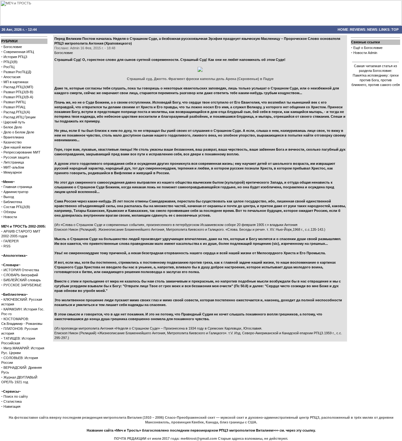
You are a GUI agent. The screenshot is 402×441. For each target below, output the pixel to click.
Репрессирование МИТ (22, 152)
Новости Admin (365, 53)
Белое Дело (12, 127)
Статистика (12, 401)
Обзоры (9, 212)
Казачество (12, 142)
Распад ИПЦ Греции (19, 117)
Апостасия (11, 77)
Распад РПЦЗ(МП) (18, 87)
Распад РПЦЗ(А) (16, 112)
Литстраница (13, 162)
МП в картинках (16, 82)
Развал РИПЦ (14, 102)
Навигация (11, 406)
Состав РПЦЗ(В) (16, 207)
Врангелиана (13, 137)
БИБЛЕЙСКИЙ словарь (22, 280)
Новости (10, 217)
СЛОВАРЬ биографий (20, 275)
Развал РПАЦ (14, 107)
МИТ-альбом (13, 167)
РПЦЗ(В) (10, 62)
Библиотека (12, 202)
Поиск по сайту (15, 396)
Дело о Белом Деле (18, 132)
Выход (8, 197)
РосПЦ (8, 67)
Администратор (15, 192)
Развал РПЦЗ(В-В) (18, 92)
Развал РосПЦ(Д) (17, 72)
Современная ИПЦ (18, 52)
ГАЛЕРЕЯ (11, 241)
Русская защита (16, 157)
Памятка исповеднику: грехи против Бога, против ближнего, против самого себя (375, 80)
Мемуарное (12, 172)
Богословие (12, 47)
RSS (6, 246)
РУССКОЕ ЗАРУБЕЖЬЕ (22, 285)
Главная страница (17, 187)
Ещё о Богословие (368, 48)
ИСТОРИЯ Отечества (21, 270)
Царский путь (14, 122)
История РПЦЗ (15, 57)
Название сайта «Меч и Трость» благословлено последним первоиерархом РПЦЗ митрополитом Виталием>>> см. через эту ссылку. (201, 430)
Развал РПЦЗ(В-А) (18, 97)
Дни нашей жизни (17, 147)
